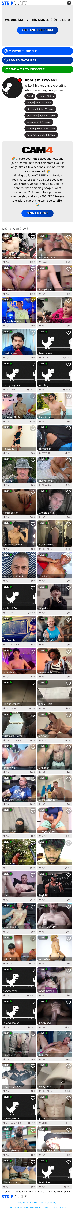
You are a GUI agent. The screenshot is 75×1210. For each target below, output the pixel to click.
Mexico (45, 740)
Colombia (11, 389)
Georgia (10, 612)
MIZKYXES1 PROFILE (23, 51)
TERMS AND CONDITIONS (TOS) (25, 1207)
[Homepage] (14, 3)
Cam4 (30, 96)
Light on (70, 3)
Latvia (45, 357)
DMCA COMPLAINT (27, 1202)
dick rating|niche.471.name (41, 115)
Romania (46, 485)
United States (46, 96)
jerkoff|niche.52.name (39, 102)
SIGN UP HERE (37, 213)
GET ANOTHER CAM (37, 30)
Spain (44, 836)
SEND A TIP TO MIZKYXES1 (27, 69)
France (10, 868)
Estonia (46, 453)
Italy (44, 262)
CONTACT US (60, 1207)
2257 (46, 1207)
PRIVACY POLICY (49, 1202)
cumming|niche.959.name (41, 128)
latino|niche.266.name (39, 122)
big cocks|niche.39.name (40, 109)
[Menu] (62, 3)
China (45, 1123)
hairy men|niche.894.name (41, 134)
